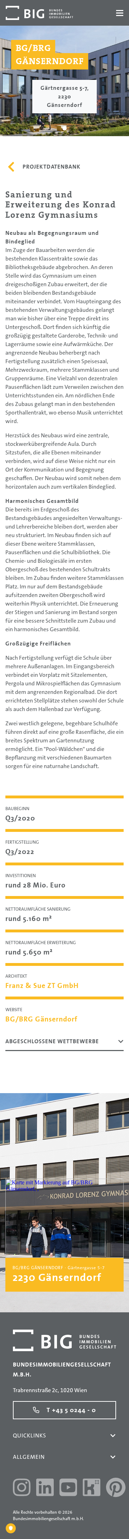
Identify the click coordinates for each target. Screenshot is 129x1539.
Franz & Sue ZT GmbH (42, 985)
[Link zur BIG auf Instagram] (21, 1488)
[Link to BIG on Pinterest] (115, 1488)
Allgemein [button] (29, 1457)
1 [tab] (64, 128)
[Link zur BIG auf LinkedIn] (45, 1488)
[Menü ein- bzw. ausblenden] (120, 13)
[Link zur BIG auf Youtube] (68, 1488)
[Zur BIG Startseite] (39, 13)
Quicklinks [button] (29, 1435)
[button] (112, 1435)
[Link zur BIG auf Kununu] (91, 1488)
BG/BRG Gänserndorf (41, 1019)
